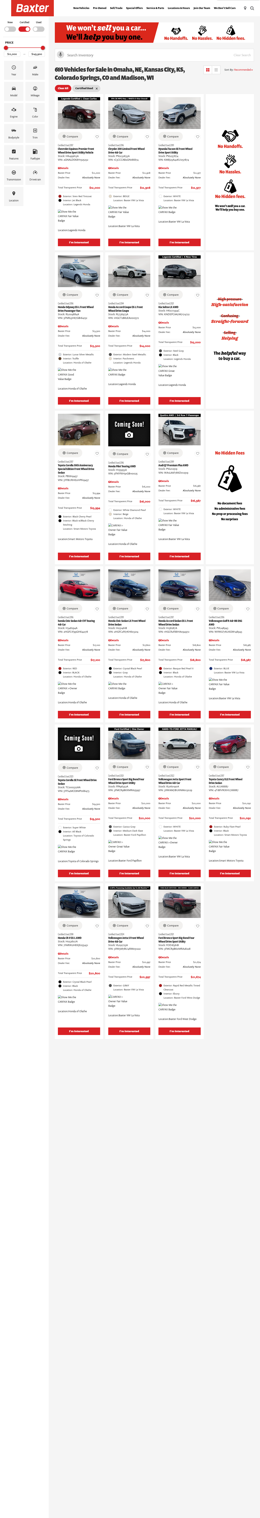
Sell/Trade (116, 8)
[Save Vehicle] (97, 137)
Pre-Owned (99, 8)
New (10, 22)
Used (38, 22)
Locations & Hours (179, 8)
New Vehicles (81, 8)
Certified (24, 22)
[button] (13, 70)
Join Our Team (202, 8)
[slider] (6, 48)
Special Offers (134, 8)
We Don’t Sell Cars (225, 8)
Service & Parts (155, 8)
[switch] (10, 26)
